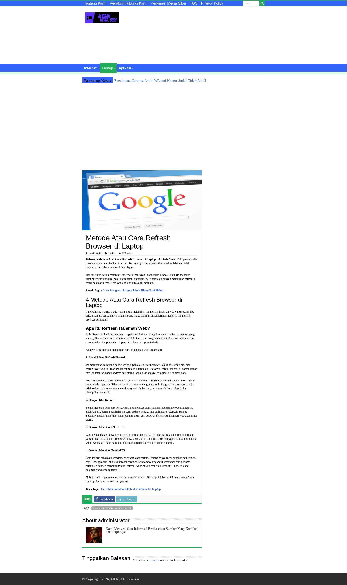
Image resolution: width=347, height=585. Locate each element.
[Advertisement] (196, 35)
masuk (154, 560)
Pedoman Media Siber (168, 3)
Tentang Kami (95, 3)
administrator (95, 253)
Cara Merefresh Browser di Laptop (112, 508)
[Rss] (240, 3)
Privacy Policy (212, 3)
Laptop (107, 68)
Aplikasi (125, 68)
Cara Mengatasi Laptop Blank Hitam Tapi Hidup (133, 290)
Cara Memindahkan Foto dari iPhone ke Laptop (131, 489)
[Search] (262, 3)
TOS (193, 3)
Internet (90, 68)
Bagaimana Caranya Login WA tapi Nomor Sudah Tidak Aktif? (160, 80)
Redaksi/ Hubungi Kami (128, 3)
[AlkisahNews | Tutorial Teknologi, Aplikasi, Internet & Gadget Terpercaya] (102, 17)
